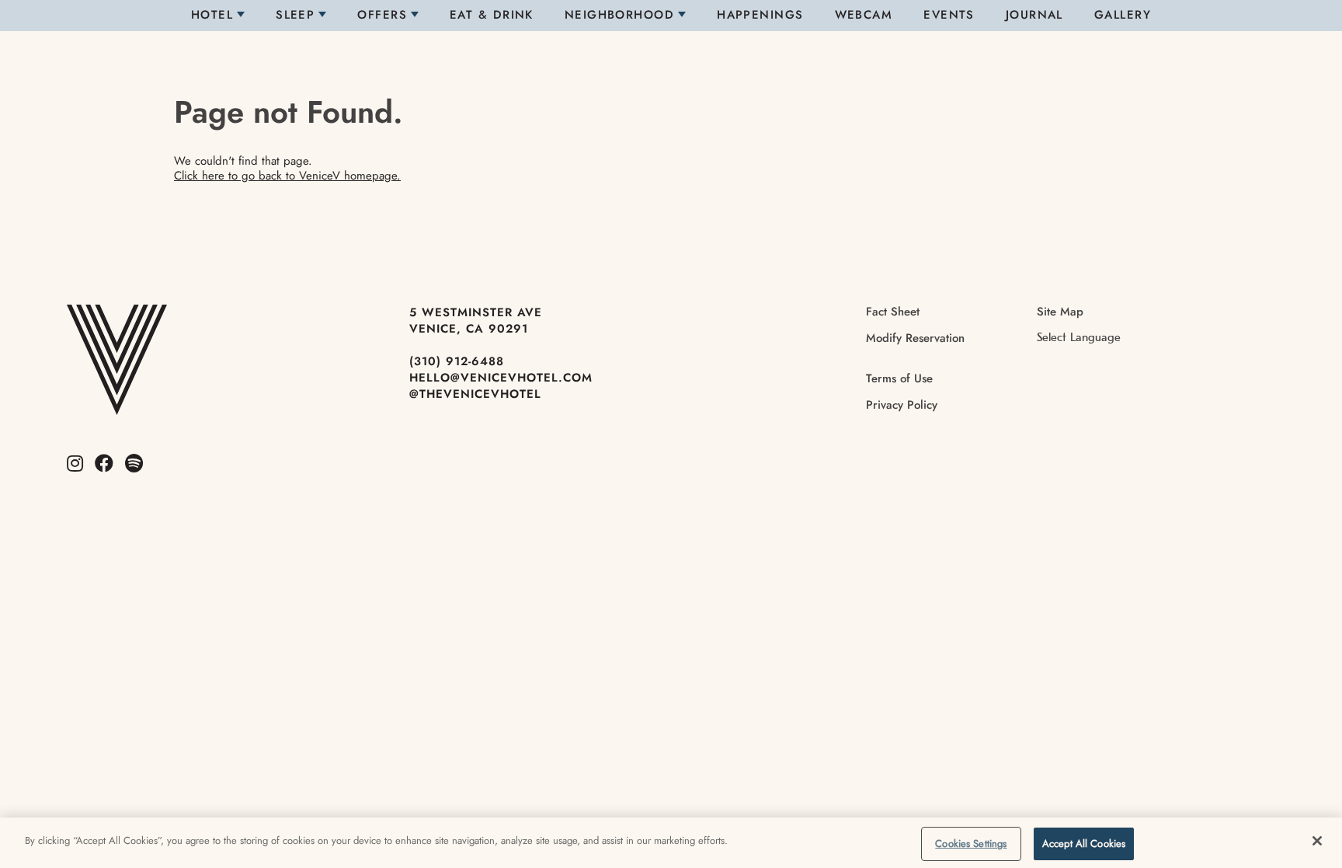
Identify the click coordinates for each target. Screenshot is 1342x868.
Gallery (1122, 14)
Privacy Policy (901, 404)
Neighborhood (619, 14)
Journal (1034, 14)
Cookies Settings (970, 843)
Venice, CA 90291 (468, 328)
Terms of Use (899, 378)
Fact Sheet (893, 311)
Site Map (1060, 311)
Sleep (295, 14)
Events (949, 14)
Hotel (212, 14)
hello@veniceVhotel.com (501, 377)
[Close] (1317, 841)
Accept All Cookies (1083, 843)
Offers (382, 14)
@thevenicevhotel (475, 394)
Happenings (760, 14)
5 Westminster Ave (475, 312)
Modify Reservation (915, 338)
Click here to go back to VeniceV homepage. (287, 175)
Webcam (864, 14)
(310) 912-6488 (456, 361)
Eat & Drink (492, 14)
